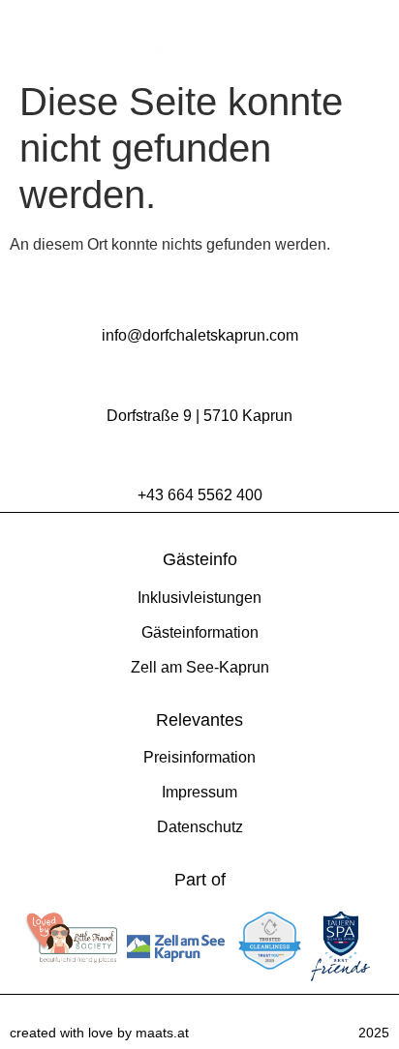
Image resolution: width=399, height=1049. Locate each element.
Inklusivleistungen (199, 597)
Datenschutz (200, 827)
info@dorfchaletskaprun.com (200, 335)
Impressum (199, 792)
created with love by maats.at (99, 1032)
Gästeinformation (200, 632)
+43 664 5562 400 (200, 495)
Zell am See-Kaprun (200, 667)
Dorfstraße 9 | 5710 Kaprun (199, 415)
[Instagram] (350, 35)
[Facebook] (374, 35)
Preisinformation (199, 757)
